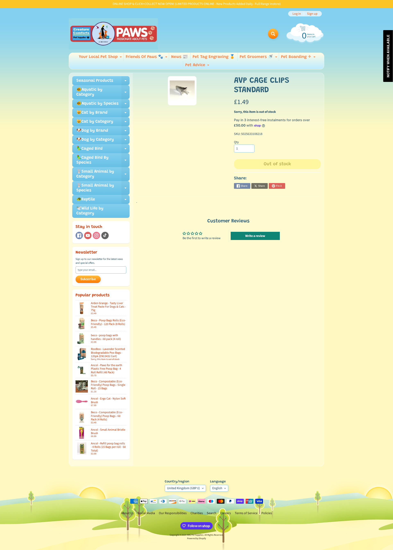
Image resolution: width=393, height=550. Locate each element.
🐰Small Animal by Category (103, 174)
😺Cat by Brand (103, 114)
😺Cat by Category (103, 123)
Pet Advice (197, 66)
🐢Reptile (103, 200)
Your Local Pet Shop (101, 58)
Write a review (255, 236)
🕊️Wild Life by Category (89, 210)
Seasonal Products (103, 82)
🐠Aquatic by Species (103, 105)
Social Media (146, 513)
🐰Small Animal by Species (103, 188)
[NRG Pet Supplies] (113, 33)
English (217, 488)
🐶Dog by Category (103, 141)
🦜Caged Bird (103, 150)
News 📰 (179, 57)
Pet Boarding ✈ (298, 58)
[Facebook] (79, 235)
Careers (225, 513)
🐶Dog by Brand (103, 132)
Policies (266, 513)
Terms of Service (246, 513)
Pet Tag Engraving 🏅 (214, 57)
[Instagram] (96, 235)
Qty (236, 142)
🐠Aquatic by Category (103, 92)
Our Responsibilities (173, 513)
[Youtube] (87, 235)
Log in (296, 13)
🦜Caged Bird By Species (103, 160)
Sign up (312, 13)
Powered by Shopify (196, 538)
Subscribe (88, 279)
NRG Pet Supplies (195, 534)
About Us (127, 513)
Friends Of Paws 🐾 (147, 58)
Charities (197, 513)
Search (211, 513)
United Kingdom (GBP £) (183, 488)
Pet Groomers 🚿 (259, 58)
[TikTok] (105, 235)
